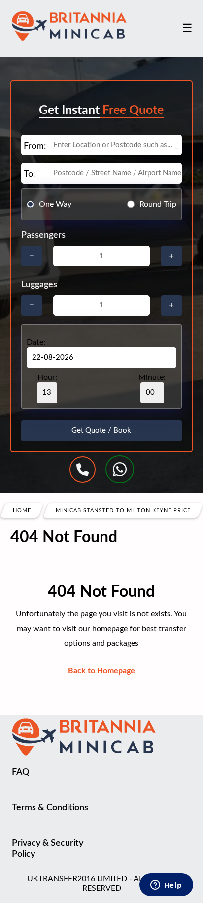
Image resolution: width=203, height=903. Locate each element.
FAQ (20, 772)
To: (29, 174)
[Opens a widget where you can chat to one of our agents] (166, 885)
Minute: (152, 377)
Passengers (43, 235)
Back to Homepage (101, 671)
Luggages (39, 284)
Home (22, 510)
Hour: (47, 377)
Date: (36, 342)
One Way (55, 204)
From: (35, 146)
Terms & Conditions (50, 807)
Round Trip (157, 204)
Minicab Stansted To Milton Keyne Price (123, 510)
